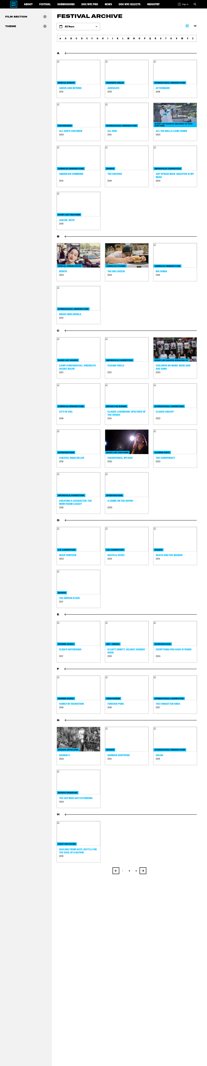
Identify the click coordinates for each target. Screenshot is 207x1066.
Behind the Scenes (116, 406)
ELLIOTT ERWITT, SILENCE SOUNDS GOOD (126, 651)
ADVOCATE (113, 88)
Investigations (66, 452)
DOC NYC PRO (89, 4)
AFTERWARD (163, 88)
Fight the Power (67, 844)
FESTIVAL (45, 4)
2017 (61, 601)
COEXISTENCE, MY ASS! (120, 457)
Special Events (66, 83)
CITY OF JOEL (66, 411)
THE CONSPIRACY (165, 457)
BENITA (63, 271)
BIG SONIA (161, 271)
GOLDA (159, 755)
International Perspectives (170, 83)
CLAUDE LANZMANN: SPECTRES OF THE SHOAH (126, 413)
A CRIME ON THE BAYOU (120, 500)
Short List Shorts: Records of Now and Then (173, 125)
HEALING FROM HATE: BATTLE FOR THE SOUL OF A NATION (78, 851)
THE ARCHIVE (114, 174)
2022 (158, 418)
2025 (158, 134)
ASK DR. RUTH (67, 220)
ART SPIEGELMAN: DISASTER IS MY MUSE (175, 175)
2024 (61, 134)
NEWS (108, 4)
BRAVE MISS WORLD (70, 314)
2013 (61, 180)
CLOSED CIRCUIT (165, 411)
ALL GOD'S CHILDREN (70, 131)
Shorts (110, 169)
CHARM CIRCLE (115, 365)
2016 (158, 275)
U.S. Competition (66, 550)
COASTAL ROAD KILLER (71, 457)
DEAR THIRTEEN (67, 555)
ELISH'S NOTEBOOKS (70, 649)
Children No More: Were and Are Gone (173, 367)
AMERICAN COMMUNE (71, 174)
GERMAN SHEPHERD (118, 755)
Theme (10, 26)
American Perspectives (71, 169)
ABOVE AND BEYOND (70, 88)
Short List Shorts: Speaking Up (171, 360)
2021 (61, 372)
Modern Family (66, 644)
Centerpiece (65, 126)
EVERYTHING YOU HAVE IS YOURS (174, 649)
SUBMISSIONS (66, 4)
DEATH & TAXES (115, 555)
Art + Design (112, 644)
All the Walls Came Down (171, 131)
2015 (109, 134)
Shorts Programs (67, 793)
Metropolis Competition (168, 169)
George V (64, 755)
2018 (158, 91)
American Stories (115, 266)
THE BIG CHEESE (116, 271)
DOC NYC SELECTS (129, 4)
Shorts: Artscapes (68, 750)
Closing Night (162, 452)
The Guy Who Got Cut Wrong (76, 798)
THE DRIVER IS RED (69, 598)
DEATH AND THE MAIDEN (169, 555)
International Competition (169, 406)
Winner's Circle (114, 83)
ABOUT (28, 4)
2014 (61, 91)
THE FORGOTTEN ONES (168, 703)
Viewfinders (113, 698)
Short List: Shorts (68, 360)
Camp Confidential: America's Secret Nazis (77, 367)
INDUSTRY (153, 4)
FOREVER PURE (115, 703)
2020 (109, 507)
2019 (109, 91)
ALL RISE (112, 131)
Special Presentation (69, 266)
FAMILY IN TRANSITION (71, 703)
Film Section (16, 16)
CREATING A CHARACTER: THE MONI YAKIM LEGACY (75, 502)
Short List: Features (69, 215)
